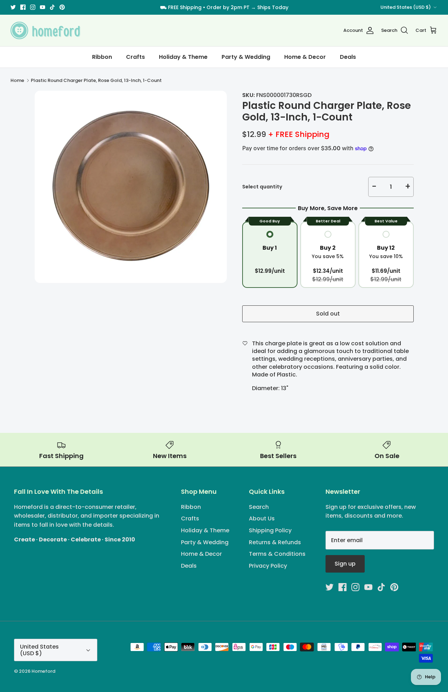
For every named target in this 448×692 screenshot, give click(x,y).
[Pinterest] (62, 7)
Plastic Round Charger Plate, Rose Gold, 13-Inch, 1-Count (96, 80)
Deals (348, 57)
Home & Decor (305, 57)
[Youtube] (42, 7)
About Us (262, 518)
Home (17, 80)
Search (259, 507)
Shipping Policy (270, 530)
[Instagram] (32, 7)
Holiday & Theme (183, 57)
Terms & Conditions (277, 554)
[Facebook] (23, 7)
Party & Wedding (246, 57)
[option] (131, 187)
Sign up (345, 564)
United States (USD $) (405, 7)
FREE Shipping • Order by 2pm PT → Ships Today (228, 7)
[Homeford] (45, 30)
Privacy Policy (268, 566)
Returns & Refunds (275, 542)
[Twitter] (13, 7)
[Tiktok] (52, 7)
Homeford (43, 671)
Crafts (135, 57)
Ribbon (102, 57)
